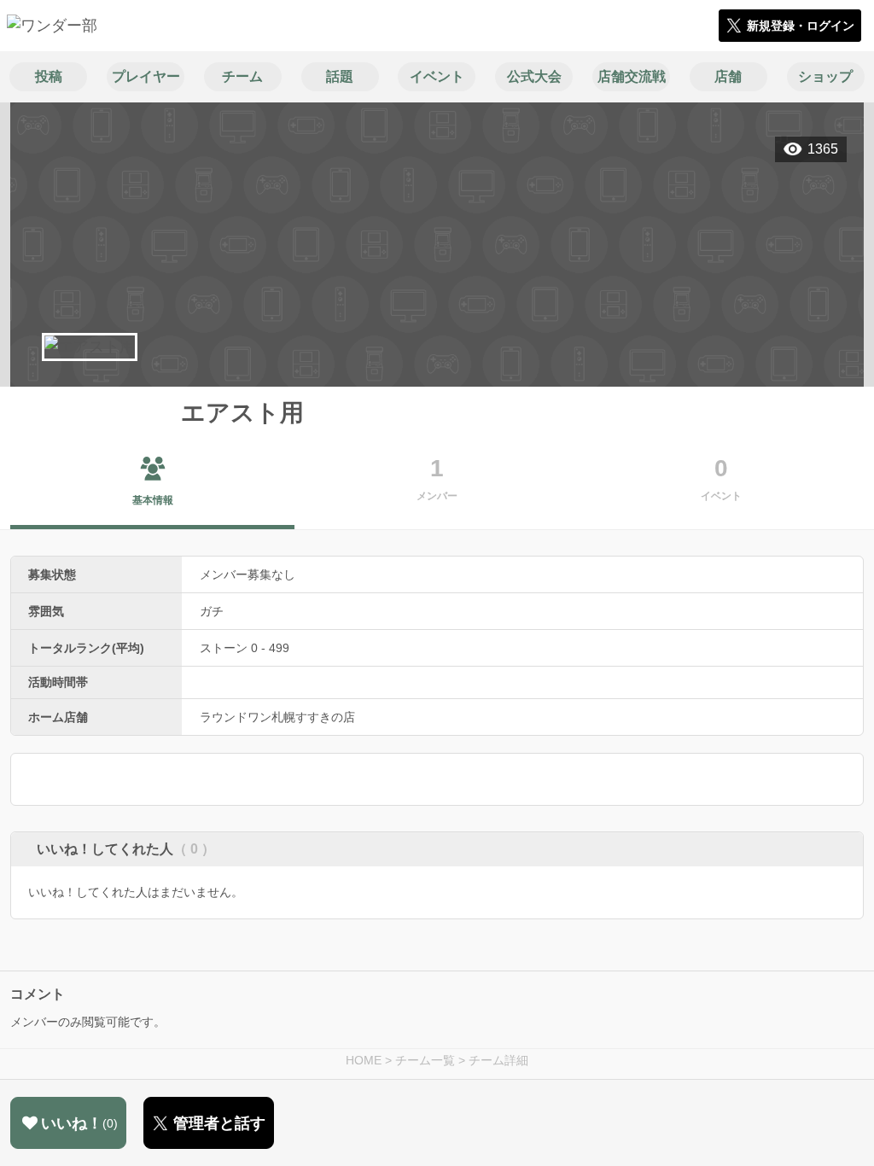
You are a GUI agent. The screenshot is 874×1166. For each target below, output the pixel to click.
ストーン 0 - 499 (244, 648)
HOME (364, 1060)
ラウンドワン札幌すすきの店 (277, 717)
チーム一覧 (425, 1060)
